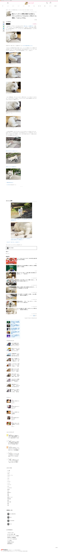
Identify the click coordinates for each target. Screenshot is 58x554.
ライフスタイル (10, 487)
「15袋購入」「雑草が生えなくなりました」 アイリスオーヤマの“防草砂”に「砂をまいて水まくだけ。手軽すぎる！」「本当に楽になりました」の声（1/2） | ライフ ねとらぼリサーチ (13, 462)
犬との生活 (8, 184)
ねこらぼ (8, 253)
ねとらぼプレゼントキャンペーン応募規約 (13, 535)
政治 (8, 500)
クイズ (8, 476)
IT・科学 (9, 470)
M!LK (11, 517)
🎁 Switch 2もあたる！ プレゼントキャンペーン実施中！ (6, 0)
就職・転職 (9, 498)
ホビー (8, 486)
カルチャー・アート (10, 475)
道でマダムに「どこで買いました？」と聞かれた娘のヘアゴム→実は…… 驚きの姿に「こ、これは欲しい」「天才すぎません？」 (15, 391)
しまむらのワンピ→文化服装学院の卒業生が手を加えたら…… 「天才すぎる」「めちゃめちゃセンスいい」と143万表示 (15, 381)
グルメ (8, 478)
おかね (8, 473)
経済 (8, 503)
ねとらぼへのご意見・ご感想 (11, 534)
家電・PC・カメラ (10, 497)
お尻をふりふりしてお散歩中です (11, 166)
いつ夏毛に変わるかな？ (9, 182)
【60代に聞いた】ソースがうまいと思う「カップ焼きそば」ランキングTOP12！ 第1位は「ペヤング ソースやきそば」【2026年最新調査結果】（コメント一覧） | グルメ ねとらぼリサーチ (14, 456)
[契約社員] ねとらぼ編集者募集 (11, 537)
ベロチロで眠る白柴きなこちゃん (27, 45)
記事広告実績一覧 (9, 543)
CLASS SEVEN (12, 520)
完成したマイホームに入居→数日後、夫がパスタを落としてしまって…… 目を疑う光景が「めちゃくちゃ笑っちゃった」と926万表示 (15, 371)
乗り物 (8, 489)
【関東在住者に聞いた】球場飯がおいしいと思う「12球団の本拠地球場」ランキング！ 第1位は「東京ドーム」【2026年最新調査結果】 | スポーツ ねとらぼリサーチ (13, 438)
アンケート (9, 397)
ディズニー (9, 481)
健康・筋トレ (9, 492)
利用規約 (57, 547)
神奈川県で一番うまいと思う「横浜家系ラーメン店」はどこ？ (15, 424)
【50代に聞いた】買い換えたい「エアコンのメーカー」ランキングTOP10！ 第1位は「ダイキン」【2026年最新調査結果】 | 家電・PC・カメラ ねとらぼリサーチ (13, 450)
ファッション (9, 484)
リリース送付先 (9, 540)
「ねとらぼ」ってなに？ (10, 532)
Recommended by (32, 315)
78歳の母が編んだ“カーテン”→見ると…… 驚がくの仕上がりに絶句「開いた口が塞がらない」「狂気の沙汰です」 (16, 386)
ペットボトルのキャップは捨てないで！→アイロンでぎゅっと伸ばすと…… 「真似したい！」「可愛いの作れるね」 (15, 366)
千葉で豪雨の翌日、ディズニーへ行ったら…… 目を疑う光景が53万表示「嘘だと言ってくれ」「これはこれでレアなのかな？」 (15, 355)
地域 (8, 495)
